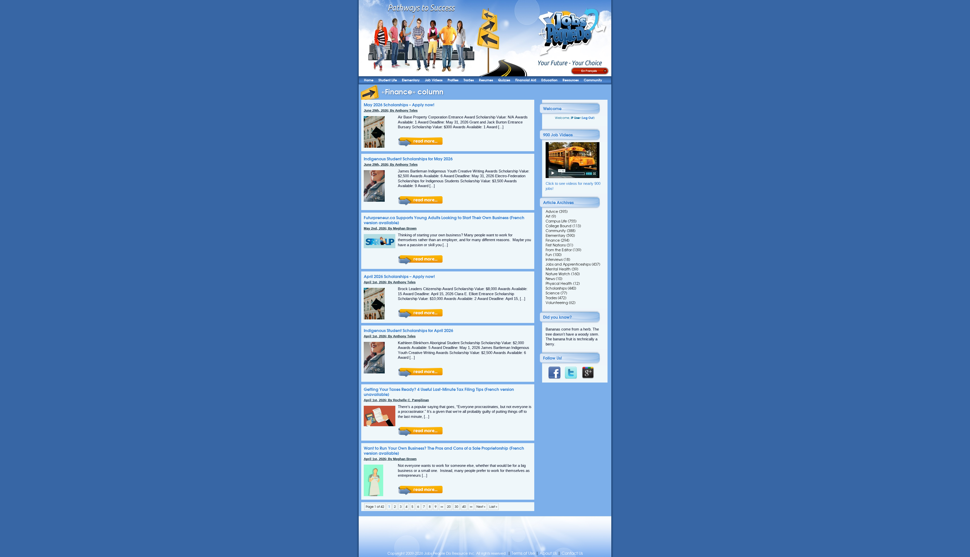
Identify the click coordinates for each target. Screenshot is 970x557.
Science (553, 293)
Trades (469, 80)
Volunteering (557, 302)
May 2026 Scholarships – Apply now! (399, 104)
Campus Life (556, 221)
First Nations (556, 245)
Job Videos (434, 80)
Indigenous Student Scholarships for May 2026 (408, 158)
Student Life (387, 80)
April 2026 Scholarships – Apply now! (399, 276)
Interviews (554, 259)
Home (368, 80)
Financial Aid (525, 80)
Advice (552, 211)
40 (464, 507)
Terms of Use (523, 553)
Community (593, 80)
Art (548, 216)
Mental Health (558, 269)
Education (549, 80)
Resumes (486, 80)
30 (456, 507)
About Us (548, 553)
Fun (549, 254)
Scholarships (556, 288)
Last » (493, 507)
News (550, 278)
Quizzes (504, 80)
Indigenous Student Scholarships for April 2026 (408, 330)
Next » (480, 507)
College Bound (558, 226)
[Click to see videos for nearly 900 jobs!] (572, 177)
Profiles (453, 80)
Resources (571, 80)
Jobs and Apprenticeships (568, 264)
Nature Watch (558, 274)
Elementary (411, 80)
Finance (553, 240)
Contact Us (572, 553)
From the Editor (559, 250)
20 (449, 507)
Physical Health (559, 283)
